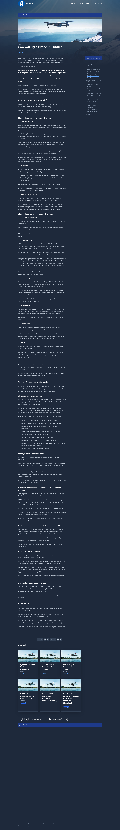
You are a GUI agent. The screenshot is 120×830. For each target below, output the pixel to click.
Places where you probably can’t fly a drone (93, 75)
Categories (88, 3)
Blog (19, 44)
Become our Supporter (25, 823)
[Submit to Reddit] (45, 639)
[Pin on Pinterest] (54, 639)
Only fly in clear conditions (91, 106)
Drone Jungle (30, 3)
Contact (37, 823)
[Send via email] (61, 639)
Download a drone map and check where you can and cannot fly (94, 95)
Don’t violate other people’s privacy (92, 110)
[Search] (98, 3)
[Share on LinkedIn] (38, 639)
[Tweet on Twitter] (41, 639)
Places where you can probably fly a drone (93, 70)
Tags (43, 823)
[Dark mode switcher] (101, 3)
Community (50, 823)
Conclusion (89, 114)
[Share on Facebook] (58, 639)
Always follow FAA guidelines (92, 85)
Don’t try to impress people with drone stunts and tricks (93, 101)
